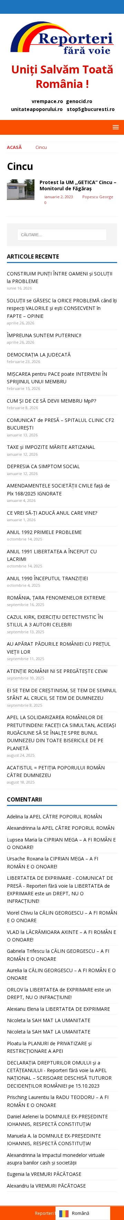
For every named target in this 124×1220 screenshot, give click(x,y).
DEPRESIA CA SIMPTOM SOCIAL (43, 466)
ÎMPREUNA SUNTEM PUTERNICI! (44, 335)
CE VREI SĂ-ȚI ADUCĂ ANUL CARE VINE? (52, 513)
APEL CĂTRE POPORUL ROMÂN (66, 816)
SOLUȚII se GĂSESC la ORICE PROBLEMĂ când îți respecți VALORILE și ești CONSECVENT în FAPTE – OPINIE (62, 308)
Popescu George (97, 196)
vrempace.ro (47, 101)
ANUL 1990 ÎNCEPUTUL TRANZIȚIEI (47, 578)
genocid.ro (79, 101)
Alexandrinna (21, 828)
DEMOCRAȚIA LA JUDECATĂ (39, 354)
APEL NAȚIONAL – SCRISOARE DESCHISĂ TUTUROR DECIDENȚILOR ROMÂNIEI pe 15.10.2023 (59, 1078)
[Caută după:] (62, 235)
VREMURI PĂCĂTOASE (56, 1174)
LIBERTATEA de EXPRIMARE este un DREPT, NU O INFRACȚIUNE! (58, 894)
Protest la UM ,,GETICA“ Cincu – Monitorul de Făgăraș (78, 185)
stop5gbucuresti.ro (91, 109)
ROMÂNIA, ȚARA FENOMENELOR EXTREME (56, 597)
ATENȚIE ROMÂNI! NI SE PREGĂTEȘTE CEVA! (58, 671)
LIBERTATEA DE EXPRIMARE (77, 1009)
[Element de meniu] (55, 7)
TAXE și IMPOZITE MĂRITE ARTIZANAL (51, 447)
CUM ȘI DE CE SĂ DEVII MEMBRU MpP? (51, 400)
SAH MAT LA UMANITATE (61, 1020)
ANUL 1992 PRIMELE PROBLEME (44, 532)
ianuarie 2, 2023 (58, 196)
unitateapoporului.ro (37, 109)
